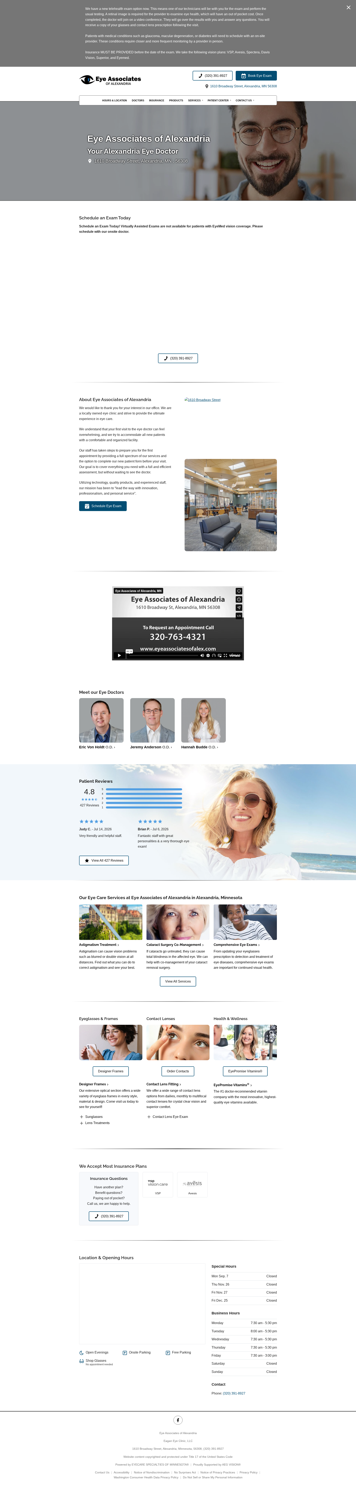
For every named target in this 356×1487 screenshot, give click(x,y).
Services (194, 100)
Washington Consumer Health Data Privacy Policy (146, 1477)
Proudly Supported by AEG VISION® (217, 1464)
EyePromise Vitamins (231, 1085)
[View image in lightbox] (202, 400)
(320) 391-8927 (234, 1393)
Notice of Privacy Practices (217, 1472)
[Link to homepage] (120, 80)
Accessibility (121, 1472)
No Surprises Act (185, 1472)
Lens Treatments (97, 1123)
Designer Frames (92, 1084)
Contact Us (244, 100)
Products (176, 100)
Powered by (152, 1464)
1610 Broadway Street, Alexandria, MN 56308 (243, 86)
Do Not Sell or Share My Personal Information (212, 1477)
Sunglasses (94, 1116)
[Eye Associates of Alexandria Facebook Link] (177, 1420)
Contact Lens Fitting (162, 1084)
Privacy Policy (249, 1472)
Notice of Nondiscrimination (152, 1472)
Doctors (138, 100)
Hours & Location (114, 100)
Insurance (156, 100)
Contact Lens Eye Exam (170, 1116)
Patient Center (218, 100)
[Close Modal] (348, 7)
